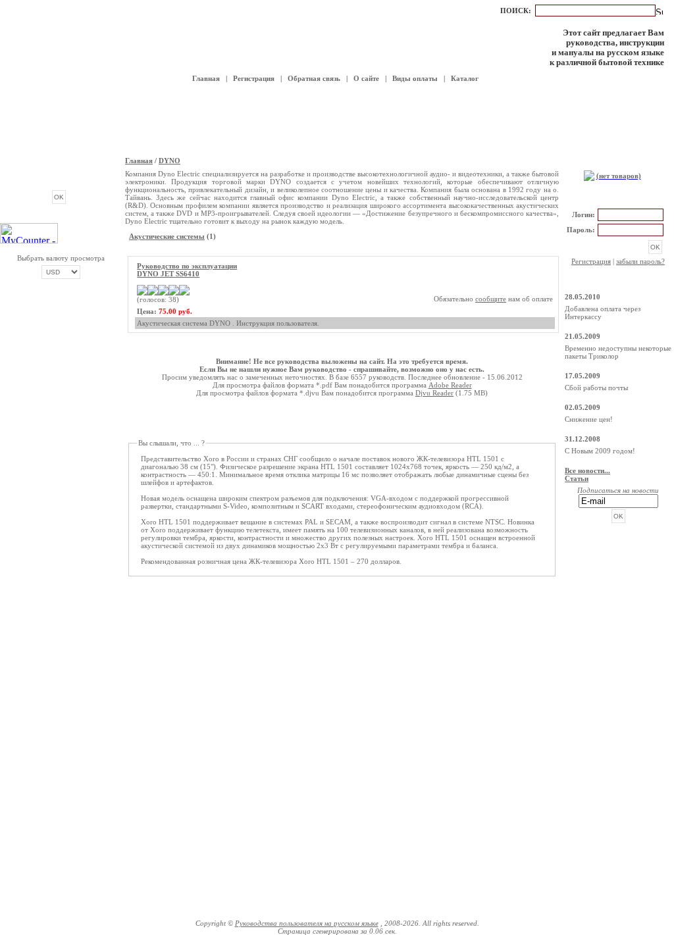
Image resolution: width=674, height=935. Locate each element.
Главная (206, 78)
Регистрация (253, 78)
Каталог (465, 78)
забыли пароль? (640, 261)
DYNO (169, 160)
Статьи (576, 478)
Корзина (618, 162)
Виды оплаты (415, 78)
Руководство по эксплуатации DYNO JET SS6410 (187, 270)
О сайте (366, 78)
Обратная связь (314, 78)
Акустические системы (167, 236)
